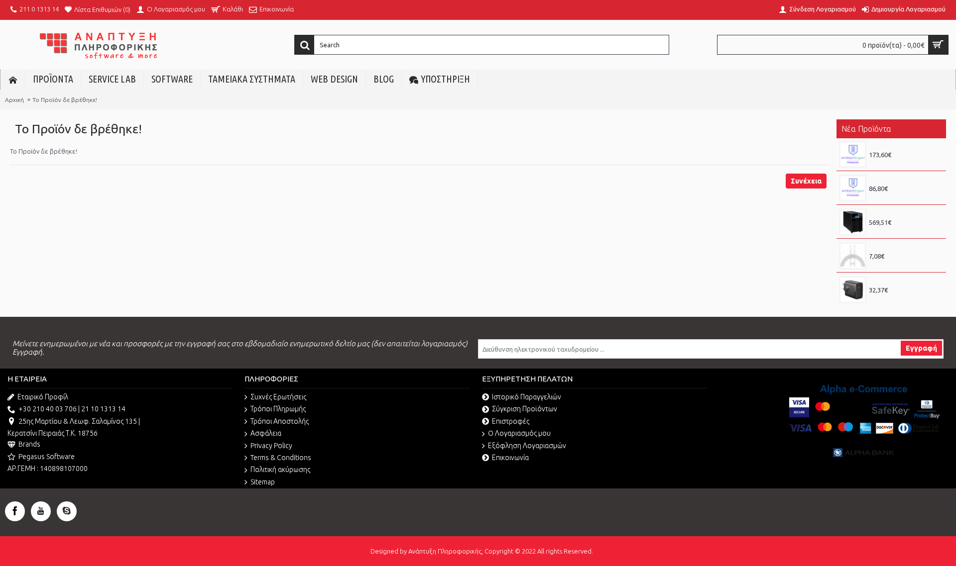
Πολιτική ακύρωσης (280, 469)
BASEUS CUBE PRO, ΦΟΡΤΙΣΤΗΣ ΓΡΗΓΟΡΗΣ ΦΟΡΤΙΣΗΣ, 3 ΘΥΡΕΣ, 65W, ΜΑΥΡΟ (905, 281)
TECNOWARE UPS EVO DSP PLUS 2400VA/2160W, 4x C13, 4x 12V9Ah (905, 213)
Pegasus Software (46, 457)
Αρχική (14, 99)
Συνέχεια (806, 181)
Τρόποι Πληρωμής (278, 409)
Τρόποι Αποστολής (279, 421)
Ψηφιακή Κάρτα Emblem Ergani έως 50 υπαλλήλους (905, 145)
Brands (29, 444)
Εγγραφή (921, 348)
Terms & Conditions (280, 458)
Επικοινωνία (510, 458)
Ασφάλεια (265, 433)
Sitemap (262, 482)
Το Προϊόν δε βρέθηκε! (64, 99)
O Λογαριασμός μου (519, 433)
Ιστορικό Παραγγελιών (526, 397)
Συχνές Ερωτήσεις (278, 397)
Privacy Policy (271, 446)
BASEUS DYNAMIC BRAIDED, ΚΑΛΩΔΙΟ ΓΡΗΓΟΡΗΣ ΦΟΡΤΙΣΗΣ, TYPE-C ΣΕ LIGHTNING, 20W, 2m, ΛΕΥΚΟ (905, 247)
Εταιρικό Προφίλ (42, 397)
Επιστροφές (510, 421)
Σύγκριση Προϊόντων (524, 409)
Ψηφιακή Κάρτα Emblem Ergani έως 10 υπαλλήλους (905, 179)
